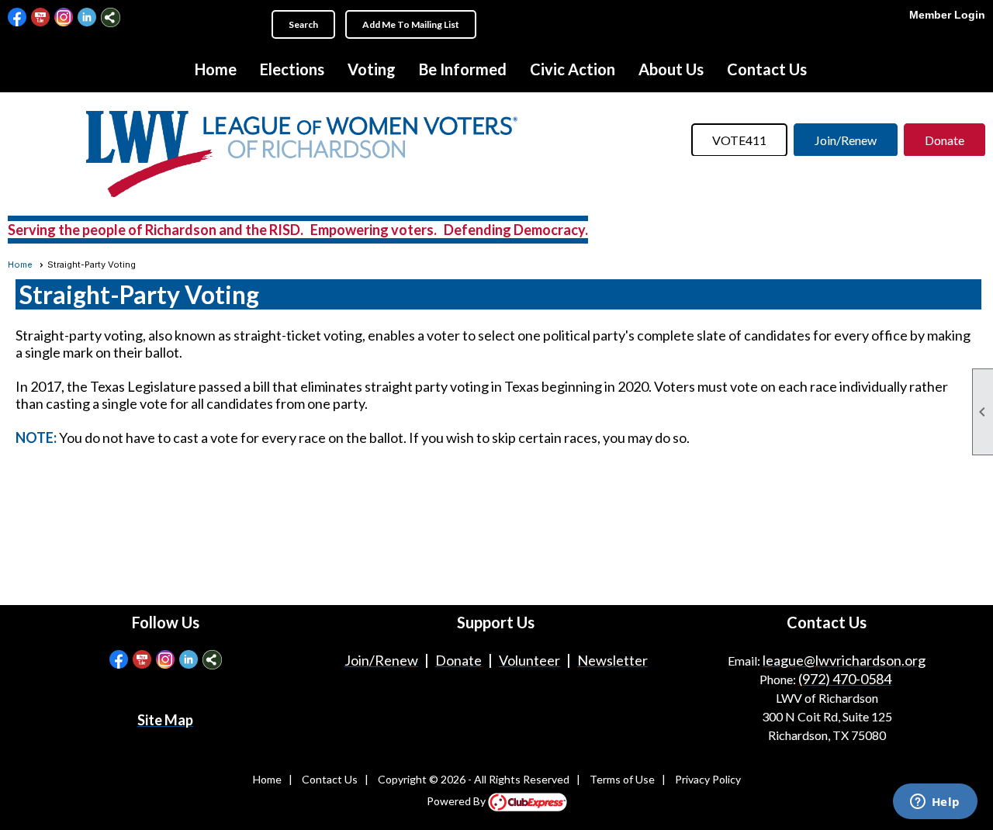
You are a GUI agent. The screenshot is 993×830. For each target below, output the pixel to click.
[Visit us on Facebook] (17, 17)
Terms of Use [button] (622, 779)
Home (216, 69)
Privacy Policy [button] (708, 779)
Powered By (457, 801)
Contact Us (767, 69)
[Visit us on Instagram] (64, 17)
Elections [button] (292, 69)
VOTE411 (739, 140)
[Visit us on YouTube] (40, 17)
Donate (944, 140)
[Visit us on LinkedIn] (87, 17)
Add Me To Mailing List (410, 24)
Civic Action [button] (572, 69)
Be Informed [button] (463, 69)
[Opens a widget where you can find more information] (934, 802)
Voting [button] (372, 69)
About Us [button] (671, 69)
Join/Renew (846, 140)
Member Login (947, 15)
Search (303, 24)
